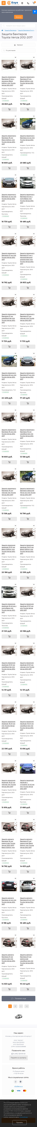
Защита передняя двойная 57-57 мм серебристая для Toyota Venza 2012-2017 (8, 667)
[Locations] (22, 3)
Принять (19, 1122)
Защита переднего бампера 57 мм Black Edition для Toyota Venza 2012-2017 (27, 81)
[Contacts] (28, 3)
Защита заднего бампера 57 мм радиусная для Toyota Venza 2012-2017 (8, 959)
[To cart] (9, 109)
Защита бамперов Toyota (26, 30)
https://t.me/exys (20, 1082)
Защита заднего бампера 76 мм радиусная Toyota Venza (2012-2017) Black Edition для (8, 843)
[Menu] (4, 3)
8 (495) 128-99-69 (19, 1054)
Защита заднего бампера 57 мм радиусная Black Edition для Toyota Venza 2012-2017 (27, 843)
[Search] (4, 26)
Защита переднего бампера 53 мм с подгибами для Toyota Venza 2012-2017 (27, 199)
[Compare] (15, 65)
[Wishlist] (15, 61)
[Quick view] (15, 57)
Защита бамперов (10, 30)
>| (26, 1006)
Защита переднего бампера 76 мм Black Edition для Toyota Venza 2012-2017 (9, 140)
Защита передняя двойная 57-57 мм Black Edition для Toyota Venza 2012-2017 (8, 549)
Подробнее (24, 1117)
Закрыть (18, 17)
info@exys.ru (18, 1086)
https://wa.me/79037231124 (16, 1082)
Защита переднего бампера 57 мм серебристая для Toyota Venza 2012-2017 (9, 318)
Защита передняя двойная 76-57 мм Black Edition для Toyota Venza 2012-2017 (27, 549)
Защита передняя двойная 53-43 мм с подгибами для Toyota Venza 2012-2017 (9, 608)
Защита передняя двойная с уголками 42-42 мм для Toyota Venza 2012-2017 (27, 785)
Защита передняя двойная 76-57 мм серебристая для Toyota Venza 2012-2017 (27, 726)
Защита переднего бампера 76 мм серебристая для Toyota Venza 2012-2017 (27, 434)
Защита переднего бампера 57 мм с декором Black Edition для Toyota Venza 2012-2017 (9, 81)
